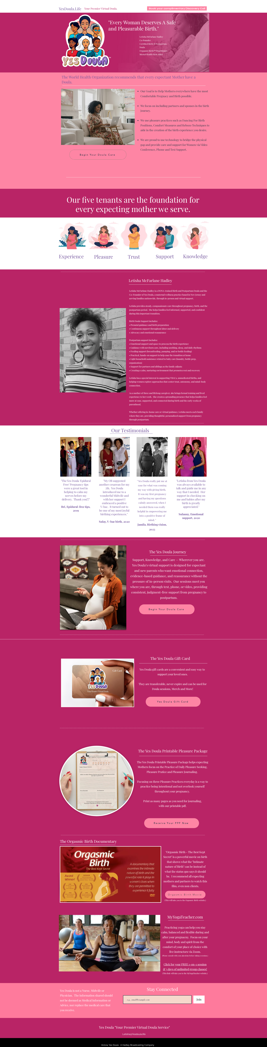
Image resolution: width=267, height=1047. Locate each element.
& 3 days (168, 969)
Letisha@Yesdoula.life (134, 1034)
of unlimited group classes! (190, 969)
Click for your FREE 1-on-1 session (185, 964)
